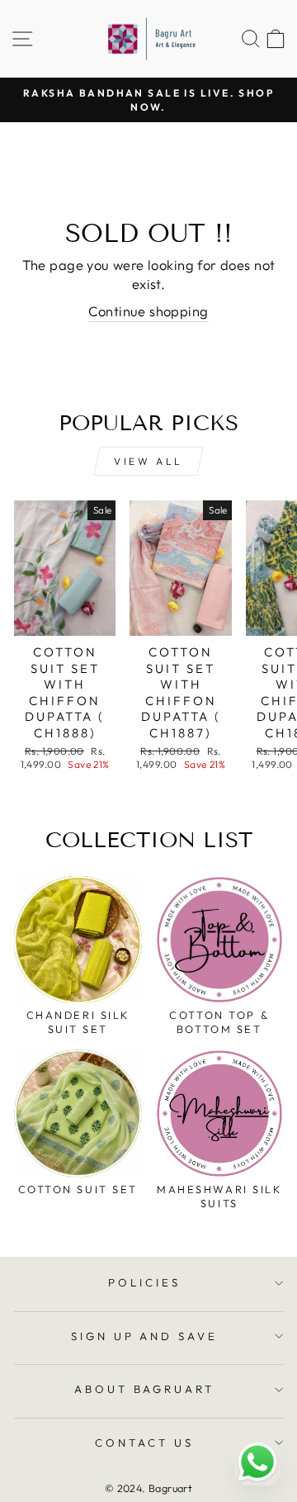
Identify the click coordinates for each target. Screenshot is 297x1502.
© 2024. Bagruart (149, 1488)
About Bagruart (144, 1388)
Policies (144, 1282)
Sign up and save (145, 1336)
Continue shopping (148, 311)
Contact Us (144, 1442)
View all (148, 461)
